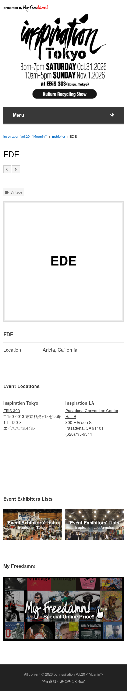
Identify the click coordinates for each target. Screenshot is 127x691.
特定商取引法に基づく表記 (63, 681)
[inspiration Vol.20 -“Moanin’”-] (63, 100)
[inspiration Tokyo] (32, 538)
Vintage (16, 192)
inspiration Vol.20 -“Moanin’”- (25, 136)
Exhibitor (58, 136)
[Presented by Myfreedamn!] (26, 8)
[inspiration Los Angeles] (94, 538)
